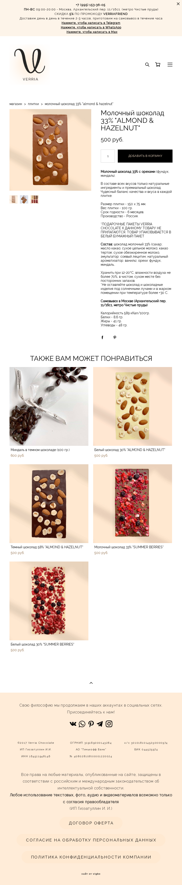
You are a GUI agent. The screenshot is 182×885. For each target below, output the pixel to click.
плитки (33, 104)
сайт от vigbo (91, 874)
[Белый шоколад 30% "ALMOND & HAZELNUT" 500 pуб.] (132, 406)
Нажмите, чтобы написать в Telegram (91, 23)
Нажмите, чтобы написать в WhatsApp (91, 27)
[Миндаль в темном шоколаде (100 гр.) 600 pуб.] (48, 406)
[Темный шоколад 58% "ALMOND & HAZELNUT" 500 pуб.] (48, 503)
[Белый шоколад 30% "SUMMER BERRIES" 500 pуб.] (48, 601)
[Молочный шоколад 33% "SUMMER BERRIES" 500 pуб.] (132, 503)
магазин (15, 104)
